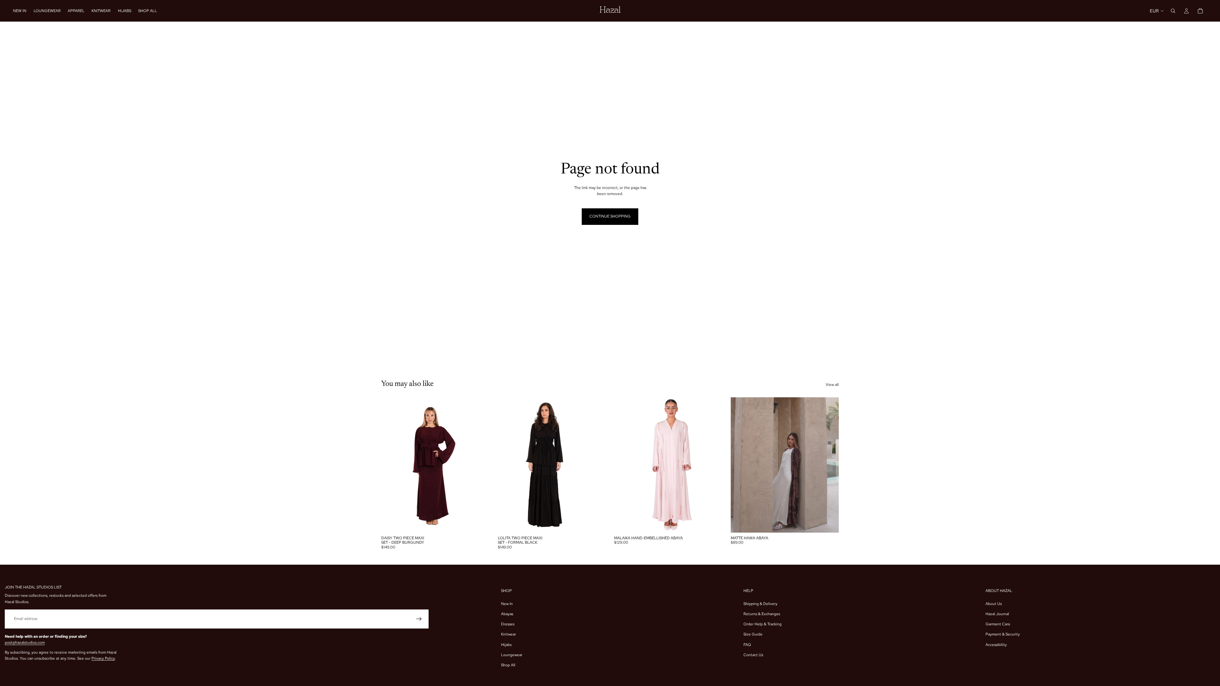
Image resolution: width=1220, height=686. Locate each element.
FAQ (747, 644)
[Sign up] (419, 619)
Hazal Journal (997, 613)
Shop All (508, 665)
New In (507, 603)
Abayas (507, 613)
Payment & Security (1003, 634)
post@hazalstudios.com (25, 642)
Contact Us (753, 654)
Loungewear (511, 654)
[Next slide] (480, 465)
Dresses (507, 624)
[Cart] (1200, 11)
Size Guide (752, 634)
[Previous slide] (390, 465)
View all (832, 384)
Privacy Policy (103, 658)
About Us (994, 603)
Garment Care (998, 624)
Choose (601, 522)
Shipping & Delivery (760, 603)
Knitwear (508, 634)
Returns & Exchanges (761, 613)
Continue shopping (610, 216)
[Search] (1173, 11)
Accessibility (996, 644)
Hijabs (506, 644)
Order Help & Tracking (762, 624)
